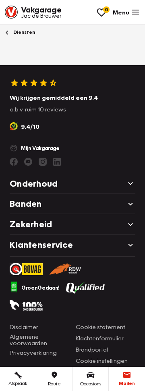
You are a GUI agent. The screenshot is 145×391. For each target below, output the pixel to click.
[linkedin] (57, 162)
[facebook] (14, 162)
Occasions (90, 384)
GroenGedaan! (40, 287)
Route (54, 384)
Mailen (127, 383)
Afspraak (17, 383)
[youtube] (28, 162)
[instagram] (43, 162)
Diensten (23, 32)
